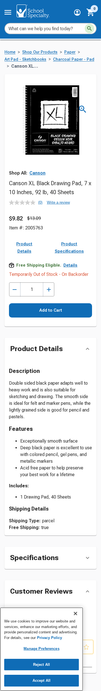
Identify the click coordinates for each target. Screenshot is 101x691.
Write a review (58, 202)
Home (9, 52)
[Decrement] (14, 289)
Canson (37, 173)
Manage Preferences (41, 649)
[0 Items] (90, 12)
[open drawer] (8, 12)
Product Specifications (69, 247)
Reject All (41, 664)
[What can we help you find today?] (89, 28)
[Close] (75, 613)
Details (70, 265)
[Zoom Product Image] (82, 109)
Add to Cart (50, 310)
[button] (77, 12)
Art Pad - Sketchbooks (25, 59)
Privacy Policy (49, 638)
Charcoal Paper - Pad (73, 59)
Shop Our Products (40, 52)
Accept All (41, 680)
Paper (69, 52)
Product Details (24, 247)
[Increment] (48, 289)
